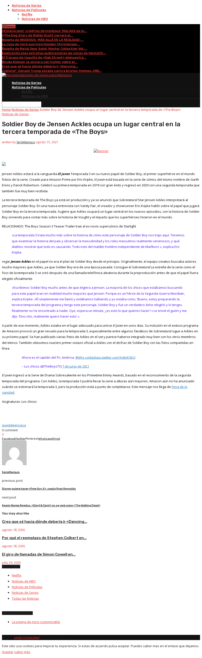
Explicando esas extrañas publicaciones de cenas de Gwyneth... (54, 53)
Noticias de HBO (35, 19)
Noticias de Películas (29, 10)
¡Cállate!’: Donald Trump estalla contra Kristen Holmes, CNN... (52, 71)
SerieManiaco (26, 142)
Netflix (27, 14)
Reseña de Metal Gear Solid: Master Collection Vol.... (44, 48)
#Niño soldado (86, 357)
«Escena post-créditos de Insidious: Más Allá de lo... (44, 31)
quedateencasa (14, 425)
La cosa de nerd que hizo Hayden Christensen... (41, 44)
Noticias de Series (26, 5)
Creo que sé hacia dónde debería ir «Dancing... (40, 66)
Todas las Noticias (25, 598)
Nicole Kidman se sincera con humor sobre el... (40, 62)
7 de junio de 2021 (75, 366)
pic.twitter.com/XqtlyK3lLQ (116, 357)
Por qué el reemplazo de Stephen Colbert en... (44, 538)
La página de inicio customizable (36, 622)
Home (6, 110)
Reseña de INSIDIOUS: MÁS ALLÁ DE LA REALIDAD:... (43, 40)
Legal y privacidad (26, 637)
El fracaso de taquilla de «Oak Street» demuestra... (44, 57)
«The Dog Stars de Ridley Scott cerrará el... (37, 35)
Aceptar (8, 652)
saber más (22, 652)
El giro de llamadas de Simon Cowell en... (39, 554)
